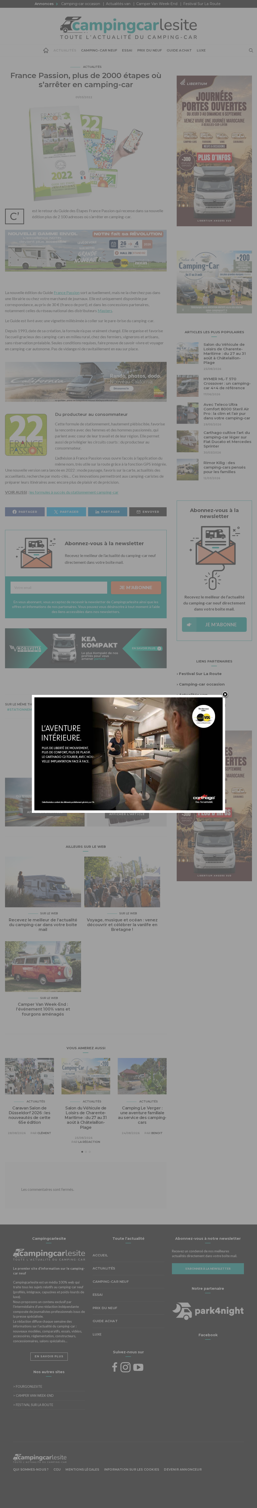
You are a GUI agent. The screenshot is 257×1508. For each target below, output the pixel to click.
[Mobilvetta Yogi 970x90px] (128, 1496)
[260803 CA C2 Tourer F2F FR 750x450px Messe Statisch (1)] (128, 753)
